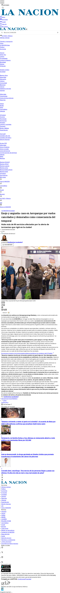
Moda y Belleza (4, 128)
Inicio (3, 17)
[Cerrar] (27, 29)
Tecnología (3, 119)
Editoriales (3, 94)
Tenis (1, 107)
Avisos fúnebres (4, 147)
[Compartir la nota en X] (4, 310)
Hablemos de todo (5, 88)
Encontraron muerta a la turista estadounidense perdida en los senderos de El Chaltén (26, 353)
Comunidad (3, 83)
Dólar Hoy (3, 55)
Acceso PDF (3, 143)
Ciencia (2, 87)
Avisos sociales (4, 149)
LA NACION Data (5, 45)
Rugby (2, 105)
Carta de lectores (5, 151)
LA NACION (5, 211)
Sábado (2, 154)
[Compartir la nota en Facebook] (2, 310)
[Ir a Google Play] (6, 568)
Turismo (2, 117)
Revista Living (4, 168)
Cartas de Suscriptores (6, 98)
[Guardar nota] (2, 303)
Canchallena (3, 109)
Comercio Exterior (5, 60)
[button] (30, 118)
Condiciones (21, 579)
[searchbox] (29, 32)
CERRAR (2, 1)
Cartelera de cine (5, 136)
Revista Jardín (4, 171)
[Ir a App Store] (6, 571)
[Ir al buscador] (2, 7)
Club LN (4, 24)
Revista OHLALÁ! (5, 162)
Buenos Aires (4, 75)
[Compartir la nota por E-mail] (6, 310)
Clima (1, 43)
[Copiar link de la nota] (2, 307)
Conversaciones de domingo (8, 153)
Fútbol (2, 104)
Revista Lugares (4, 166)
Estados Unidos (4, 70)
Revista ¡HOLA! (4, 164)
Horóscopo (3, 121)
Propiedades (4, 58)
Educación (3, 79)
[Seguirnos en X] (2, 553)
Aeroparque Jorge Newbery (9, 398)
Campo (2, 56)
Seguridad (3, 77)
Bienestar (3, 85)
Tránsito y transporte (6, 41)
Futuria (2, 53)
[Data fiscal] (2, 590)
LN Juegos (3, 115)
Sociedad (12, 211)
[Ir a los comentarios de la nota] (4, 303)
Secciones (5, 19)
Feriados (2, 122)
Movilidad (3, 62)
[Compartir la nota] (2, 305)
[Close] (2, 475)
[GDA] (5, 585)
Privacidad (28, 579)
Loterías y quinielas (5, 124)
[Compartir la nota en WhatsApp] (4, 305)
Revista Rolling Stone (6, 170)
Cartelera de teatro (5, 138)
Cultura (2, 81)
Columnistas (3, 96)
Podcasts (2, 126)
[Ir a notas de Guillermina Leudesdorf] (30, 238)
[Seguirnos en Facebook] (2, 548)
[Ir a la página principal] (30, 15)
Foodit (4, 22)
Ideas (1, 156)
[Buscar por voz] (57, 32)
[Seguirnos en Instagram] (2, 557)
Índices (2, 64)
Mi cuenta (5, 26)
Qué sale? (3, 134)
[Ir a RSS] (2, 562)
